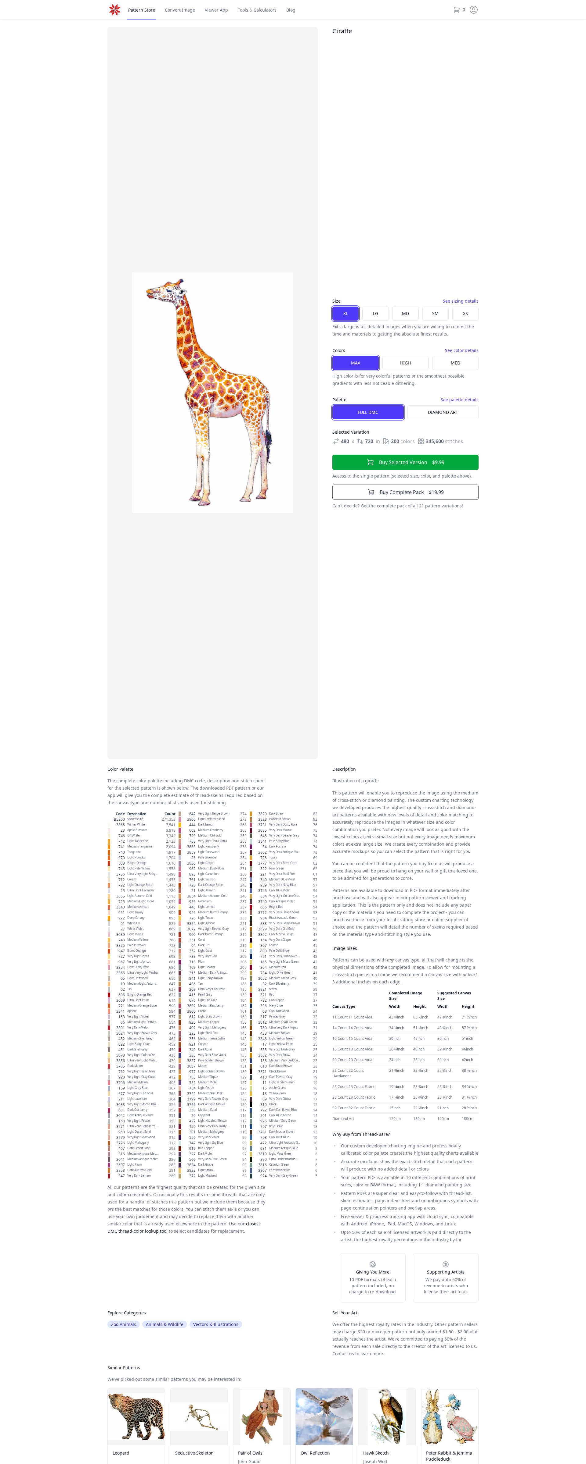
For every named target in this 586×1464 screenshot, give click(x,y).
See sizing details (461, 301)
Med (455, 363)
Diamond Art (443, 412)
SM (435, 313)
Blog (290, 10)
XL (345, 313)
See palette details (460, 400)
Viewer (216, 10)
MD (405, 313)
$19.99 (412, 492)
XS (465, 313)
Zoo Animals (123, 1324)
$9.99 (411, 462)
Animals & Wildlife (164, 1324)
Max (355, 363)
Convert (180, 10)
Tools (257, 10)
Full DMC (368, 412)
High (405, 363)
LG (375, 313)
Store (141, 10)
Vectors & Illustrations (215, 1324)
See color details (462, 350)
